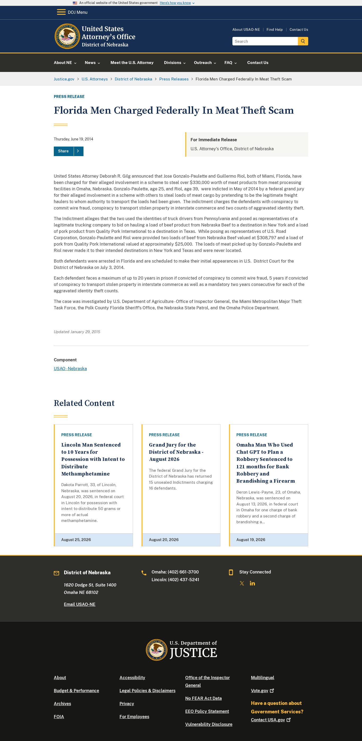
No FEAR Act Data (203, 698)
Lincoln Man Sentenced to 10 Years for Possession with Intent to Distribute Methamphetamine (93, 459)
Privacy (127, 703)
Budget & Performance (76, 690)
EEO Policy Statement (207, 711)
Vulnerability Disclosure (208, 724)
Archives (62, 703)
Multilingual (262, 677)
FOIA (59, 716)
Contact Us (299, 30)
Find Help (275, 30)
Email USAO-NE (79, 604)
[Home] (97, 46)
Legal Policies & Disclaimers (147, 690)
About (60, 677)
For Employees (134, 716)
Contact (268, 719)
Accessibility (132, 677)
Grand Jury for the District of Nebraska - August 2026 (176, 452)
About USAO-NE (246, 30)
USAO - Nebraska (70, 368)
